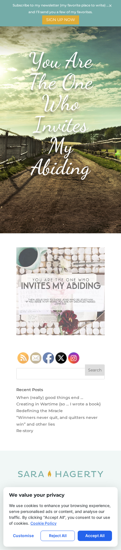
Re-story (24, 430)
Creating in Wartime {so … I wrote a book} (58, 404)
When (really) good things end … (49, 397)
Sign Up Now (60, 19)
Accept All (95, 535)
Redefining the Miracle (39, 410)
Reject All (58, 535)
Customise (23, 535)
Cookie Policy (43, 523)
